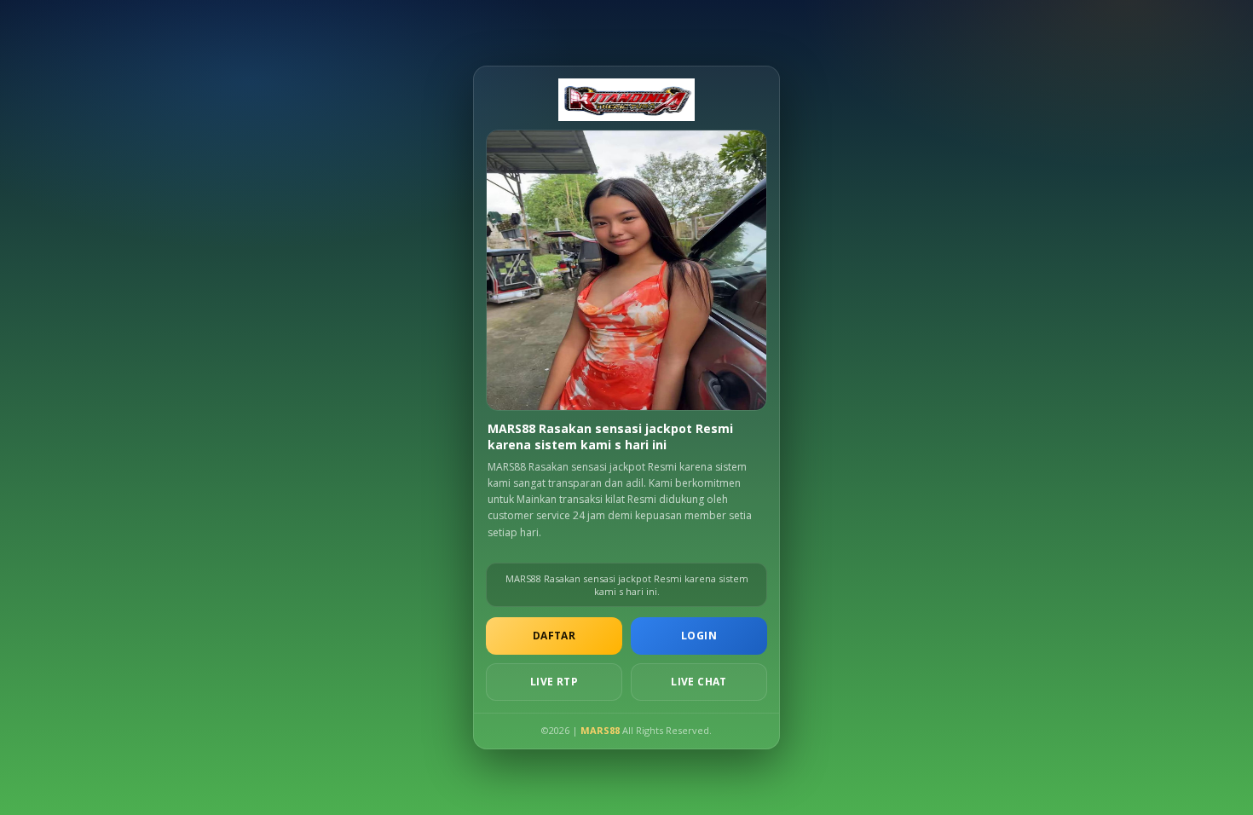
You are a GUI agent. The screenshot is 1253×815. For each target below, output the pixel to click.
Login (699, 635)
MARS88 (600, 730)
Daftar (554, 635)
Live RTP (554, 681)
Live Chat (699, 681)
